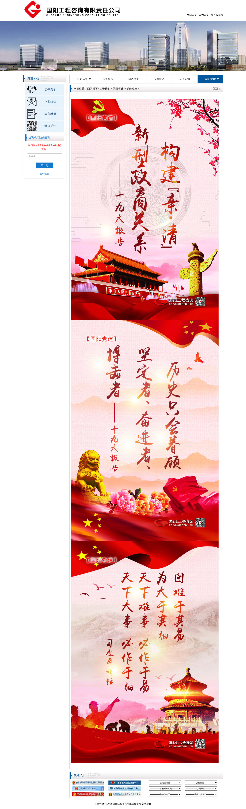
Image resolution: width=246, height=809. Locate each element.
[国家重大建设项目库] (124, 783)
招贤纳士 (133, 79)
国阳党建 (210, 79)
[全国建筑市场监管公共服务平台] (124, 794)
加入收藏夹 (217, 14)
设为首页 (204, 14)
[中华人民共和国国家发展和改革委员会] (88, 783)
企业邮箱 (50, 102)
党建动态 (132, 88)
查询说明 (44, 173)
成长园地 (184, 79)
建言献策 (50, 114)
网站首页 (192, 14)
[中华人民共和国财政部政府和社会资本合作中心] (124, 788)
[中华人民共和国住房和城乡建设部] (88, 794)
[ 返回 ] (216, 88)
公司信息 (82, 79)
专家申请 (159, 79)
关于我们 (50, 89)
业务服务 (108, 79)
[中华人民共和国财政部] (88, 788)
